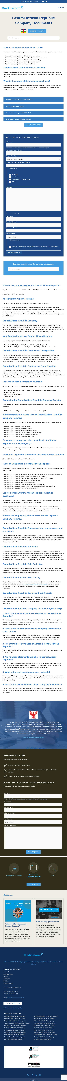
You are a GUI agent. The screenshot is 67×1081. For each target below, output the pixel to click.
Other (13, 182)
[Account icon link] (46, 1)
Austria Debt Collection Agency (14, 1016)
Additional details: (10, 825)
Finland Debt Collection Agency (14, 1028)
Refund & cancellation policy (12, 1008)
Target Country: (11, 156)
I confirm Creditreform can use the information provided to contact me (35, 247)
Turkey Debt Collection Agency (44, 1037)
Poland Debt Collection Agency (44, 1021)
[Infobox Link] (14, 870)
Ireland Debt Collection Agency (14, 1037)
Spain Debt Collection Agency (43, 1030)
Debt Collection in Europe (12, 1013)
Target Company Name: (14, 150)
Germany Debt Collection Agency (15, 1032)
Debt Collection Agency (17, 962)
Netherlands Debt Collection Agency (46, 1016)
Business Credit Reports (34, 962)
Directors (15, 174)
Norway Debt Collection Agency (44, 1018)
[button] (30, 1)
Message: (9, 187)
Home (7, 962)
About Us (46, 962)
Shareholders (16, 177)
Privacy (31, 1080)
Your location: (10, 233)
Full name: (9, 216)
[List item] (28, 1075)
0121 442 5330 (28, 783)
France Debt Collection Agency (14, 1030)
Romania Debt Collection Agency (44, 1025)
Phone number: (11, 228)
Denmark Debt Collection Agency (15, 1025)
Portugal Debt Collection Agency (44, 1023)
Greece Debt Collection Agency (14, 1034)
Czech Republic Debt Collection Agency (17, 1023)
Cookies (36, 1080)
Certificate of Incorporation (21, 179)
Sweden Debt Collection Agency (44, 1032)
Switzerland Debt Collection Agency (45, 1034)
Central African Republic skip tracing (36, 584)
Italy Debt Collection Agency (13, 1039)
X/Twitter (9, 142)
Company (7, 793)
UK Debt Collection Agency (42, 1039)
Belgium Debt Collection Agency (14, 1018)
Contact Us (54, 962)
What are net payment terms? (47, 922)
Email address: (11, 222)
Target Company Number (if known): (18, 162)
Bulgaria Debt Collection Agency (15, 1021)
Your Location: (8, 819)
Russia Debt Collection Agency (44, 1028)
